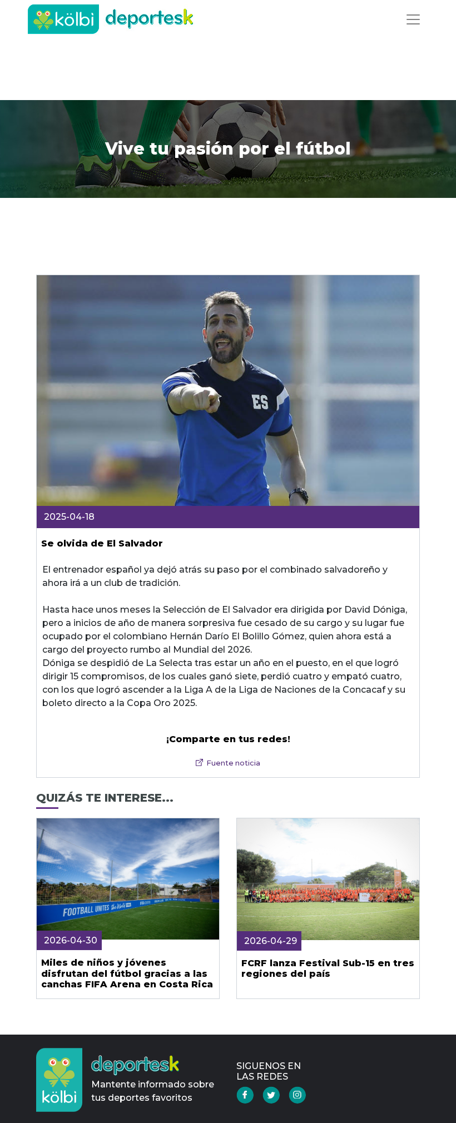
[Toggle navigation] (413, 19)
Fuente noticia (233, 763)
